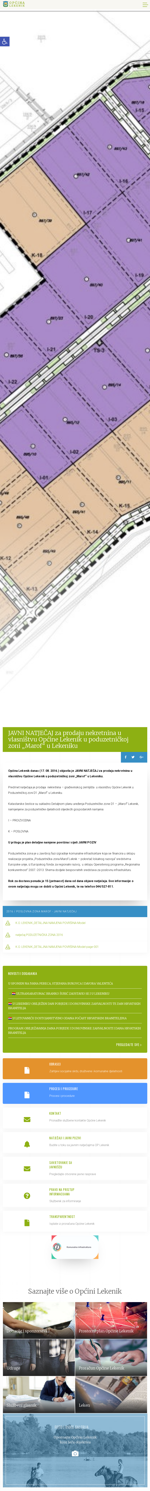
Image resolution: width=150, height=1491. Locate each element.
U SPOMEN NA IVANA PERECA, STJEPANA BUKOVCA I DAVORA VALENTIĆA (60, 983)
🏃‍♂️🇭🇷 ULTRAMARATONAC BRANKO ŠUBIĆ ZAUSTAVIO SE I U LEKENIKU (58, 993)
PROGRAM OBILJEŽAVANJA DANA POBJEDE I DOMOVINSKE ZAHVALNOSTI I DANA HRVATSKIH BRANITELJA (74, 1030)
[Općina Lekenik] (14, 4)
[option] (75, 373)
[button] (5, 41)
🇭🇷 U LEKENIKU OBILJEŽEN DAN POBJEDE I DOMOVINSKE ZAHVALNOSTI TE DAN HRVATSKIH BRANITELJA (74, 1006)
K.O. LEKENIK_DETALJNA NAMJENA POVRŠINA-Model (50, 923)
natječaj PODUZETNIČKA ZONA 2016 (39, 935)
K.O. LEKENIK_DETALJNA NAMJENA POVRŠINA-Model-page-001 (57, 947)
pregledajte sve (128, 1044)
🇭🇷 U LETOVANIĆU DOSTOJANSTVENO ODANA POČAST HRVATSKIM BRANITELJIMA (67, 1018)
